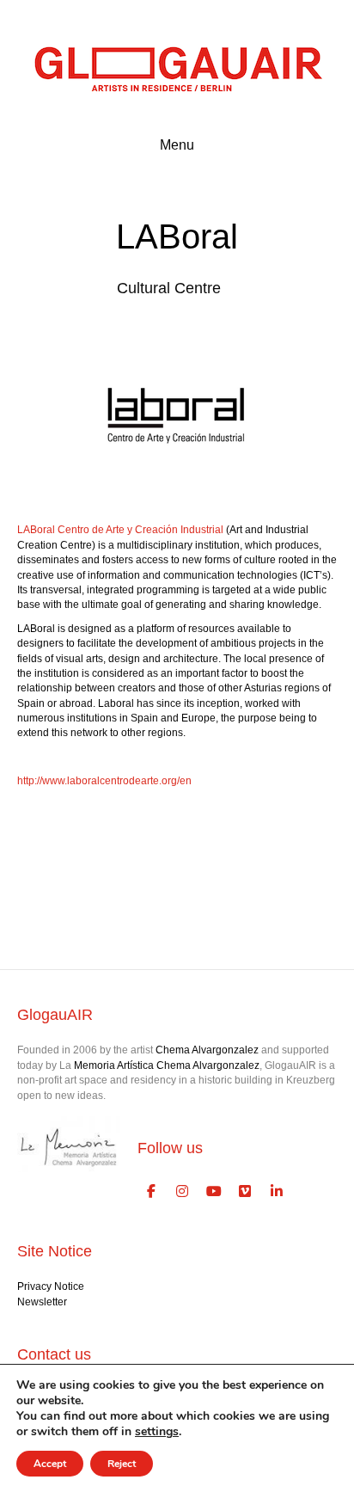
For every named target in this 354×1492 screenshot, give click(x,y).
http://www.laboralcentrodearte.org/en (104, 781)
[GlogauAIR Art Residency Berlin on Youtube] (214, 1192)
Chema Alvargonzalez (207, 1050)
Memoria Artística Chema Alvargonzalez (166, 1065)
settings (157, 1432)
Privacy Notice (50, 1286)
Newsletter (42, 1302)
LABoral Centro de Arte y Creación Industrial (120, 530)
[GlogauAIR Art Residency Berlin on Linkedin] (276, 1192)
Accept (50, 1464)
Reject (121, 1464)
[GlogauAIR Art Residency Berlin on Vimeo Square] (245, 1192)
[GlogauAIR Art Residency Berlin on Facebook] (151, 1192)
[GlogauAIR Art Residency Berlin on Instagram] (183, 1192)
